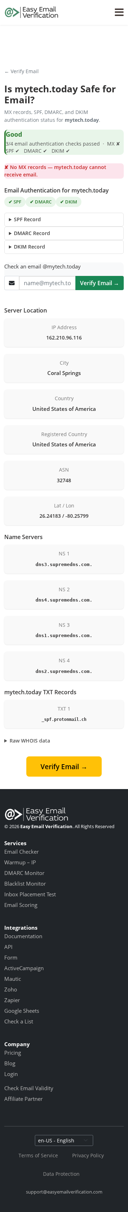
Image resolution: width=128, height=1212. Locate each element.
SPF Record (27, 219)
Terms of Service (38, 1155)
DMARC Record (32, 233)
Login (11, 1073)
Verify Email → (99, 283)
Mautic (12, 978)
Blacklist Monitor (25, 883)
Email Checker (21, 851)
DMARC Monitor (24, 872)
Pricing (12, 1052)
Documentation (23, 936)
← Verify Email (21, 71)
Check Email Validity (28, 1088)
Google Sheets (21, 1010)
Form (10, 957)
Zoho (10, 989)
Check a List (18, 1021)
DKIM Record (29, 246)
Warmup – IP (20, 862)
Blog (9, 1063)
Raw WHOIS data (30, 740)
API (8, 946)
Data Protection (61, 1173)
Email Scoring (20, 904)
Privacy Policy (88, 1155)
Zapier (12, 1000)
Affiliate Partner (23, 1098)
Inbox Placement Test (30, 894)
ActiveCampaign (24, 968)
